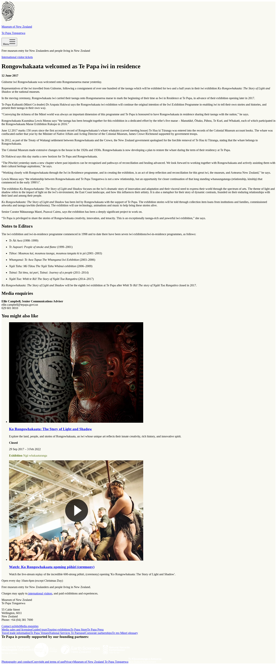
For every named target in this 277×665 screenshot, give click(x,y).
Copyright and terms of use (48, 661)
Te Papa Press (95, 629)
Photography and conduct (17, 661)
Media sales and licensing (17, 629)
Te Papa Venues (39, 633)
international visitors (40, 593)
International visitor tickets (17, 57)
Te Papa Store (78, 629)
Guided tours (39, 629)
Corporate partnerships (98, 633)
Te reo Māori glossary (125, 633)
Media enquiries (28, 626)
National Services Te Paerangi (67, 633)
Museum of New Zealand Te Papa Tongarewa (100, 661)
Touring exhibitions (58, 629)
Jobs (16, 626)
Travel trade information (16, 633)
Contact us (8, 626)
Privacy (68, 661)
